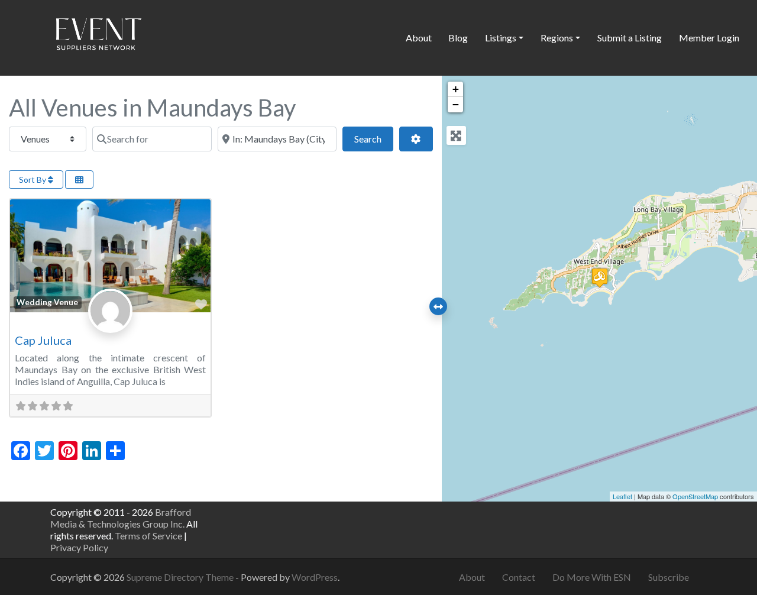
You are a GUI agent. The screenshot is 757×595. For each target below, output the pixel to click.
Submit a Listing (629, 37)
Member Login (709, 37)
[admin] (110, 323)
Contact (518, 577)
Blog (458, 37)
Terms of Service (148, 535)
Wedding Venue (47, 302)
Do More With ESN (591, 577)
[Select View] (79, 179)
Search (373, 138)
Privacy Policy (79, 547)
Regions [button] (557, 37)
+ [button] (455, 89)
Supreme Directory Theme (181, 577)
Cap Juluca (43, 340)
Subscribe (668, 577)
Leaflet (622, 496)
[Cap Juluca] (599, 278)
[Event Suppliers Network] (98, 36)
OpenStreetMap (695, 496)
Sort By (33, 179)
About (419, 37)
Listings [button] (500, 37)
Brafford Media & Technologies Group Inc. (120, 517)
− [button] (455, 104)
